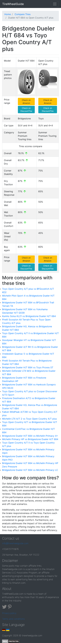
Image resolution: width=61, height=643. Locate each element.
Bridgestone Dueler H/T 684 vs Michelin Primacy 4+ (30, 435)
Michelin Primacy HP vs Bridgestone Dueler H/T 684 (30, 439)
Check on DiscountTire (26, 109)
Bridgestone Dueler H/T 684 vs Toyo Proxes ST (27, 367)
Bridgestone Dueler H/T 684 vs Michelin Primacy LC (30, 470)
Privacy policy (9, 613)
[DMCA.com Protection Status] (10, 641)
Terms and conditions (13, 618)
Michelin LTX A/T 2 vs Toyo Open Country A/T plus (29, 418)
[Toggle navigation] (55, 4)
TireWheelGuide (13, 4)
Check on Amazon (26, 101)
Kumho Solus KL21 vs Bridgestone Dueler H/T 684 (29, 316)
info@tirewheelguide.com (15, 543)
